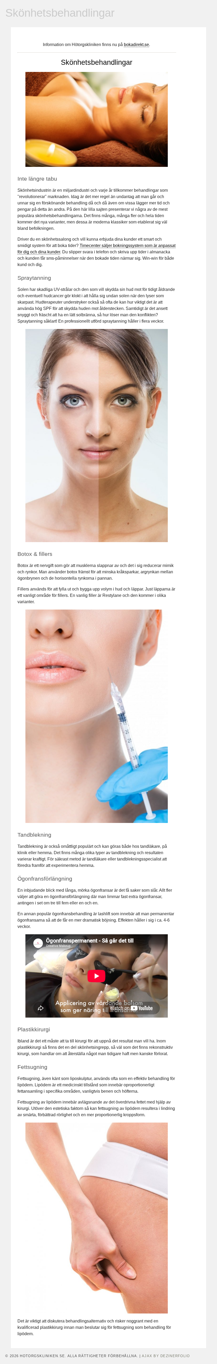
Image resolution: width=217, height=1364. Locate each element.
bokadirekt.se (136, 44)
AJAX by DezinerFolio (166, 1356)
